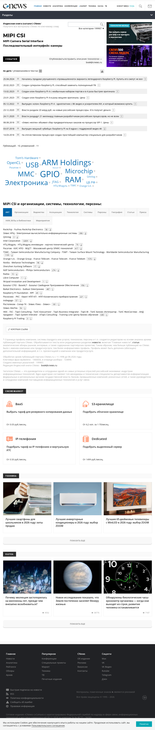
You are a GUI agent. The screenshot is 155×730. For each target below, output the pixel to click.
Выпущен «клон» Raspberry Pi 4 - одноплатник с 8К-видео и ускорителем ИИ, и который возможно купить (77, 103)
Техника (46, 670)
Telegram (106, 675)
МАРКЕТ (83, 6)
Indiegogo (8, 300)
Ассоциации (55, 212)
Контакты (82, 670)
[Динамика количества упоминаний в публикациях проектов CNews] (102, 71)
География (117, 212)
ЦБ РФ (90, 182)
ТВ (106, 6)
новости (96, 342)
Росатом (13, 167)
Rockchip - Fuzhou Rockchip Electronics (23, 229)
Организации (21, 212)
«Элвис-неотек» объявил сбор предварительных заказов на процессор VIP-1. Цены (65, 122)
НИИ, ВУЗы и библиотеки (18, 220)
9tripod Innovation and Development (22, 281)
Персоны (102, 212)
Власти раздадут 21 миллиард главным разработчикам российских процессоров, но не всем (70, 116)
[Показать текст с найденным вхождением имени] (40, 71)
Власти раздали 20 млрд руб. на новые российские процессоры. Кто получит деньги (66, 110)
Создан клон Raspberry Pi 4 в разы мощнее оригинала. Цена (53, 97)
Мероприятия (43, 220)
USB (32, 164)
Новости (10, 658)
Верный (55, 168)
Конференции (49, 658)
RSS (12, 693)
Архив (9, 675)
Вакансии (82, 666)
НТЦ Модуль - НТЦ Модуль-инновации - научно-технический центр (38, 244)
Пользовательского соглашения (48, 725)
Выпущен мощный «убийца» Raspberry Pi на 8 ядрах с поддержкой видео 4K (62, 128)
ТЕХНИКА (92, 6)
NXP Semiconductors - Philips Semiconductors (26, 270)
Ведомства (38, 212)
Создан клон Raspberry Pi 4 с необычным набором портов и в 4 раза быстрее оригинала (68, 91)
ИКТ (7, 212)
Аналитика (58, 6)
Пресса (143, 212)
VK (103, 662)
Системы (88, 212)
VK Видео (106, 666)
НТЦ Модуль (60, 185)
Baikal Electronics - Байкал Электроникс (23, 289)
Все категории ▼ (91, 28)
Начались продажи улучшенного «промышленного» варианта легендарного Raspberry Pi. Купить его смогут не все (82, 79)
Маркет (46, 666)
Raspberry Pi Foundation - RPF (18, 292)
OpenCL (14, 162)
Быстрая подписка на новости (26, 689)
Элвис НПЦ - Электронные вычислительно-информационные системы (40, 233)
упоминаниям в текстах (25, 70)
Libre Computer (11, 277)
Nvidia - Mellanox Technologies (19, 262)
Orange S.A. (85, 185)
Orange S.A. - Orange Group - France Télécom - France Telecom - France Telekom (44, 258)
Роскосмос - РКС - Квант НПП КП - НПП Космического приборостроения (40, 296)
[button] (140, 6)
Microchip (79, 171)
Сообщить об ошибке (21, 702)
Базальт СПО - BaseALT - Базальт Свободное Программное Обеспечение (41, 285)
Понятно (144, 724)
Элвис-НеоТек (10, 308)
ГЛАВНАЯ (38, 6)
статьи (135, 342)
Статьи (130, 212)
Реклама (82, 662)
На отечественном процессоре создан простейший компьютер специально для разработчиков (72, 134)
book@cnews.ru (94, 62)
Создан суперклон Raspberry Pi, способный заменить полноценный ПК (59, 85)
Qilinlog (91, 176)
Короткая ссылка (19, 329)
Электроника (26, 182)
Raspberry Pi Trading (14, 318)
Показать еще (77, 540)
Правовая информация (22, 706)
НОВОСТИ (47, 6)
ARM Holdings (66, 162)
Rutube (105, 670)
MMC (26, 173)
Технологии (73, 212)
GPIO (50, 173)
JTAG (55, 182)
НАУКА (100, 6)
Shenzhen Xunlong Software (17, 266)
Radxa (6, 273)
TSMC (73, 185)
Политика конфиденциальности (27, 698)
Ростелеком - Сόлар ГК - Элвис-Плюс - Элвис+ (26, 304)
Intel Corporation (11, 240)
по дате (7, 70)
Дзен (104, 679)
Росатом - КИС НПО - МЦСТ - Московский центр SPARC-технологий (38, 248)
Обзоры (10, 670)
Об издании (84, 658)
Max (104, 658)
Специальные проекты (54, 662)
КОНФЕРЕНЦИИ (70, 6)
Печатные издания (52, 679)
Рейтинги (11, 666)
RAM (73, 179)
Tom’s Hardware (26, 158)
